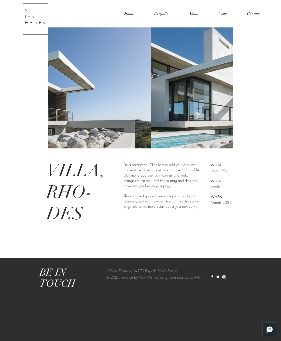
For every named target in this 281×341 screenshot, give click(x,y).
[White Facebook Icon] (212, 277)
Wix (197, 277)
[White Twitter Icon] (218, 277)
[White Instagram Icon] (224, 277)
